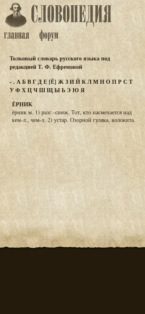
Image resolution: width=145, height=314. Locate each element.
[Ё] (52, 81)
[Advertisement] (72, 169)
